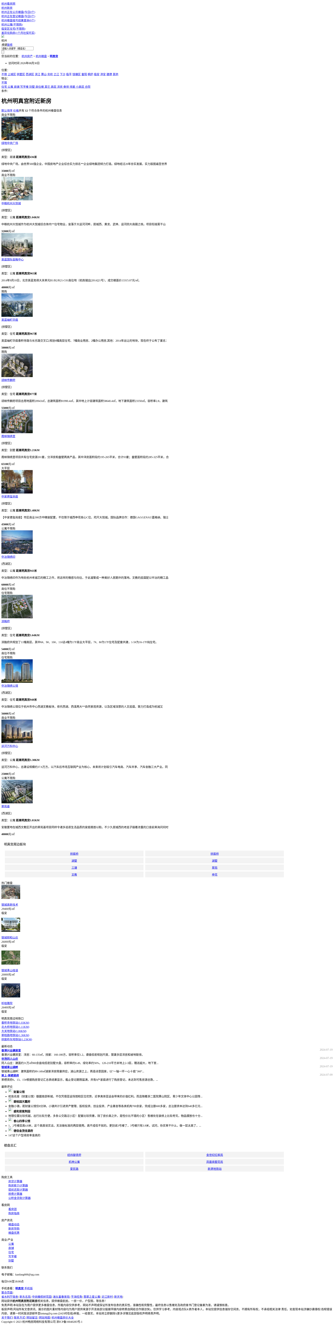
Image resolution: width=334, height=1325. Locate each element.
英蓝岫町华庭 (9, 319)
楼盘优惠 (13, 1232)
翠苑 (214, 867)
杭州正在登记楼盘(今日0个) (18, 16)
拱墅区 (21, 74)
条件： (5, 90)
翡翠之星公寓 (92, 1296)
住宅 (4, 86)
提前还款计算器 (18, 1189)
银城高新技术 (9, 904)
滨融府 (5, 621)
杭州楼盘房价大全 (62, 1317)
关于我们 (7, 1317)
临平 (69, 74)
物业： (5, 78)
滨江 (37, 74)
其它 (47, 86)
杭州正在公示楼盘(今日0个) (18, 12)
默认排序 (7, 110)
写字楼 (24, 86)
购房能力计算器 (18, 1185)
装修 (10, 44)
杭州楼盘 (41, 56)
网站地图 (44, 1317)
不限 (4, 74)
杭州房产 (27, 56)
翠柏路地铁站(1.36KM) (15, 1035)
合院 (87, 86)
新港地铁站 (215, 1168)
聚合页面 (7, 1292)
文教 (74, 874)
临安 (97, 74)
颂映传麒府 (8, 380)
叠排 (66, 86)
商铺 (16, 86)
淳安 (103, 74)
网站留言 (32, 1317)
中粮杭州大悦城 (11, 203)
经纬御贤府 (74, 1154)
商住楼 (39, 86)
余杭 (50, 74)
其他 (115, 74)
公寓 (10, 86)
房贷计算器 (15, 1181)
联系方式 (19, 1317)
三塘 (74, 867)
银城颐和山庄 (9, 937)
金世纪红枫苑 (214, 1154)
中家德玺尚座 (9, 496)
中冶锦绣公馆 (9, 685)
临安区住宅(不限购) (13, 28)
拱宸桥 (74, 853)
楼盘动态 (13, 1224)
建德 (109, 74)
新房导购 (13, 1228)
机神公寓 (74, 1161)
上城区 (12, 74)
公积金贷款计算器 (19, 1198)
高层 (53, 86)
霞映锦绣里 (8, 436)
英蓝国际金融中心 (12, 259)
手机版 (24, 1288)
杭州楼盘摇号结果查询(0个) (18, 20)
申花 (214, 874)
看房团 (12, 1209)
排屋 (72, 86)
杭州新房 (7, 7)
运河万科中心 (9, 746)
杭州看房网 (8, 3)
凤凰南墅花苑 (214, 1161)
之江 (56, 74)
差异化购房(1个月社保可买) (18, 32)
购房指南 (13, 1213)
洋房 (60, 86)
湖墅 (74, 860)
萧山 (44, 74)
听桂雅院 (7, 1003)
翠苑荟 (5, 806)
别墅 (32, 86)
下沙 (62, 74)
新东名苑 (25, 1296)
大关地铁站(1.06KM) (13, 1031)
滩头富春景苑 (61, 1296)
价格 (16, 110)
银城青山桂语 (9, 970)
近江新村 (107, 1296)
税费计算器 (15, 1193)
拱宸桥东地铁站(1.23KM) (16, 1039)
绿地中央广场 (9, 143)
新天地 (118, 1296)
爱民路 (74, 1168)
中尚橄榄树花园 (41, 1296)
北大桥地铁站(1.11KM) (15, 1026)
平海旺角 (76, 1296)
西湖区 (30, 74)
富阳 (84, 74)
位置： (5, 70)
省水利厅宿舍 (9, 1296)
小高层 (80, 86)
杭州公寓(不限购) (12, 24)
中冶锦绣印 (8, 556)
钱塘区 (76, 74)
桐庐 (90, 74)
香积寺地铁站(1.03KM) (15, 1022)
